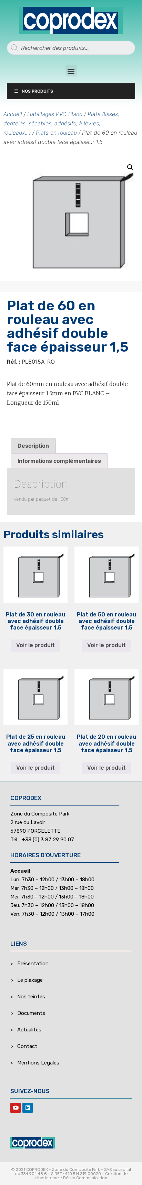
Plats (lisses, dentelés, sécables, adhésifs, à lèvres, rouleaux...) (61, 123)
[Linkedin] (27, 1108)
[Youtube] (15, 1108)
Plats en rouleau (56, 132)
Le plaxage (30, 980)
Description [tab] (33, 445)
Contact (27, 1046)
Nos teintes (31, 997)
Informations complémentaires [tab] (59, 460)
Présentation (33, 963)
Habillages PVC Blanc (54, 114)
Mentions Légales (38, 1063)
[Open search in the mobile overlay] (71, 48)
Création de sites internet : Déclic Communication (81, 1175)
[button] (71, 70)
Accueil (12, 114)
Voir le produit (35, 645)
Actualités (29, 1030)
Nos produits (37, 91)
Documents (31, 1013)
